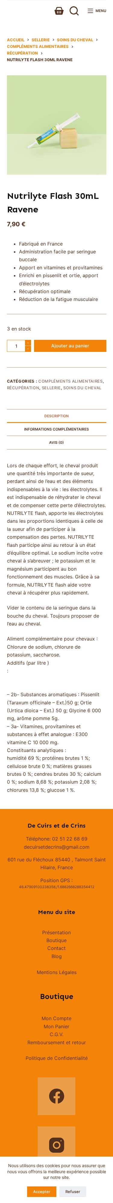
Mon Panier (56, 1026)
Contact (56, 948)
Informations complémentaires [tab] (56, 429)
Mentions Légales (57, 972)
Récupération (23, 387)
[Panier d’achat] (59, 10)
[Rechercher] (74, 10)
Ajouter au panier (70, 346)
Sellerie (51, 387)
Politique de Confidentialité (57, 1058)
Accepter (41, 1191)
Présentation (56, 932)
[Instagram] (56, 1145)
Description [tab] (56, 416)
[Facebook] (56, 1096)
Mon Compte (56, 1018)
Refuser (72, 1191)
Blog (57, 956)
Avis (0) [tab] (56, 442)
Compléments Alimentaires (70, 381)
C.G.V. (56, 1034)
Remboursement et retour (56, 1042)
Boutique (56, 940)
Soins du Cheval (82, 387)
